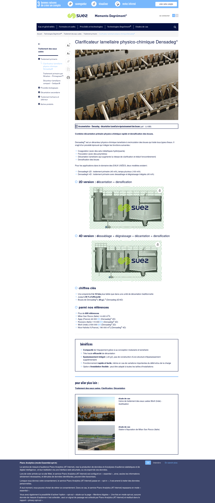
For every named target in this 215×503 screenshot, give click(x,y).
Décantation (119, 388)
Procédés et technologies (91, 26)
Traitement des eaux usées (87, 388)
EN (177, 15)
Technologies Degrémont (119, 26)
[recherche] (174, 27)
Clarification (107, 388)
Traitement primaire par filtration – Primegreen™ (53, 74)
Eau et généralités (46, 26)
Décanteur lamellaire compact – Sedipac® (51, 81)
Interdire (157, 462)
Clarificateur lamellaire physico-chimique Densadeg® (52, 66)
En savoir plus (171, 462)
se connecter (164, 15)
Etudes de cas (142, 26)
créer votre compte (166, 3)
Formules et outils (67, 26)
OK (148, 462)
